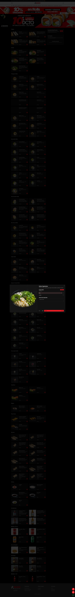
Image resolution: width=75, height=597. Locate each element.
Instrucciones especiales (43, 297)
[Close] (64, 285)
